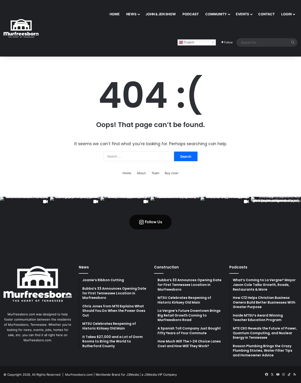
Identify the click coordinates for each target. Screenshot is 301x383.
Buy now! (171, 173)
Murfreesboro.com (79, 374)
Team (155, 173)
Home (115, 14)
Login (286, 14)
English (188, 42)
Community (216, 14)
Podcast (190, 14)
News (131, 14)
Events (242, 14)
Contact (266, 14)
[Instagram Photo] (175, 222)
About (141, 173)
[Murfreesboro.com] (21, 28)
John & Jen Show (161, 14)
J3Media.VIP (153, 374)
